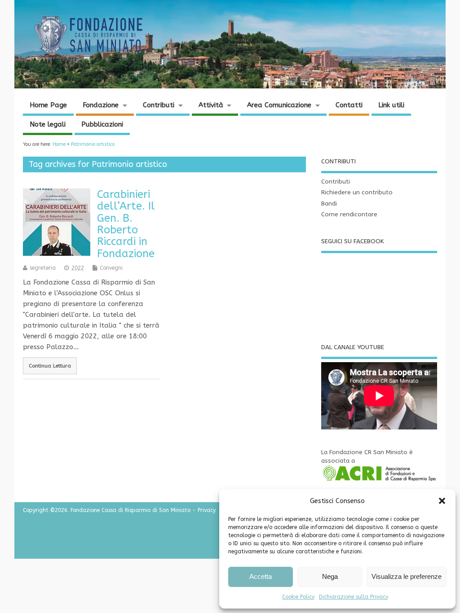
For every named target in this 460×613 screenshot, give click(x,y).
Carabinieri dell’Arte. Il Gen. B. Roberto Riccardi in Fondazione (126, 224)
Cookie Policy (298, 597)
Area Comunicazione (279, 105)
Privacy (207, 510)
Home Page (48, 105)
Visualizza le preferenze (407, 576)
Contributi (158, 105)
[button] (442, 500)
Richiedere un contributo (357, 192)
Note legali (48, 124)
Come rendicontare (349, 214)
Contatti (349, 105)
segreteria (43, 268)
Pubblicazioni (102, 124)
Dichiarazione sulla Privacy (353, 597)
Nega (330, 576)
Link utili (391, 105)
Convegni (111, 268)
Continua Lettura (50, 366)
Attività (211, 105)
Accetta (260, 576)
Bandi (329, 203)
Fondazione (101, 105)
